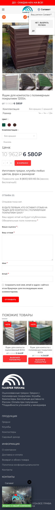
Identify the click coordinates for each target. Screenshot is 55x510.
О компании (9, 450)
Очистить (7, 142)
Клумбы (6, 427)
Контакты (7, 470)
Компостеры (9, 432)
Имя (5, 263)
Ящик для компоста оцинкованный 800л (15, 348)
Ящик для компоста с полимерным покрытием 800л (40, 349)
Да (33, 30)
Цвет (5, 119)
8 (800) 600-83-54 (30, 179)
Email (5, 274)
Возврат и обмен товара (15, 460)
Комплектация (10, 130)
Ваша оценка (9, 227)
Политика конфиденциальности (20, 465)
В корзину (22, 163)
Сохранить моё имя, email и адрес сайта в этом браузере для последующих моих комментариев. (25, 288)
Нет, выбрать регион (42, 23)
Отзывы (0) (8, 195)
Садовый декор (11, 437)
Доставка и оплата (12, 454)
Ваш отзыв (8, 232)
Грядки (6, 422)
